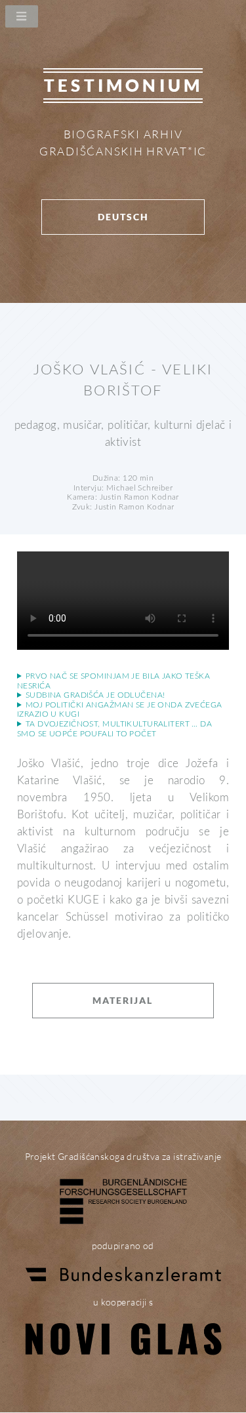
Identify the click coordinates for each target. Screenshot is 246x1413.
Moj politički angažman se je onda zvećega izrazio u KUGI (119, 710)
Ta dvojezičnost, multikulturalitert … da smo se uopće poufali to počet (114, 729)
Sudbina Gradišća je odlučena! (95, 695)
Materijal (122, 1000)
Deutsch (123, 216)
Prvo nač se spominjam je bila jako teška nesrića (113, 681)
